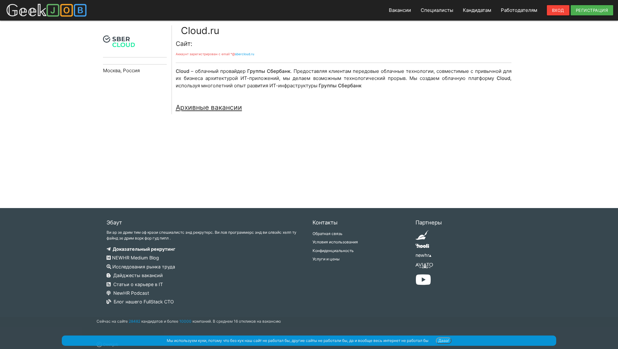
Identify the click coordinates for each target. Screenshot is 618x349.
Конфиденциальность (333, 250)
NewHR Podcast (130, 293)
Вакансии (400, 10)
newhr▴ (423, 255)
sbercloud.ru (244, 54)
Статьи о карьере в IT (137, 284)
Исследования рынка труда (143, 266)
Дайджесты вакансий (137, 275)
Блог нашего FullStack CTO (142, 301)
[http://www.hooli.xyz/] (422, 248)
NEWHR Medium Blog (135, 257)
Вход (558, 10)
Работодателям (519, 10)
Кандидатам (477, 10)
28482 (134, 321)
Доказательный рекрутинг (143, 249)
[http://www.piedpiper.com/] (422, 237)
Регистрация (592, 10)
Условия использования (335, 242)
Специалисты (437, 10)
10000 (185, 321)
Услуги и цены (326, 259)
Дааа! (443, 340)
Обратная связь (327, 233)
